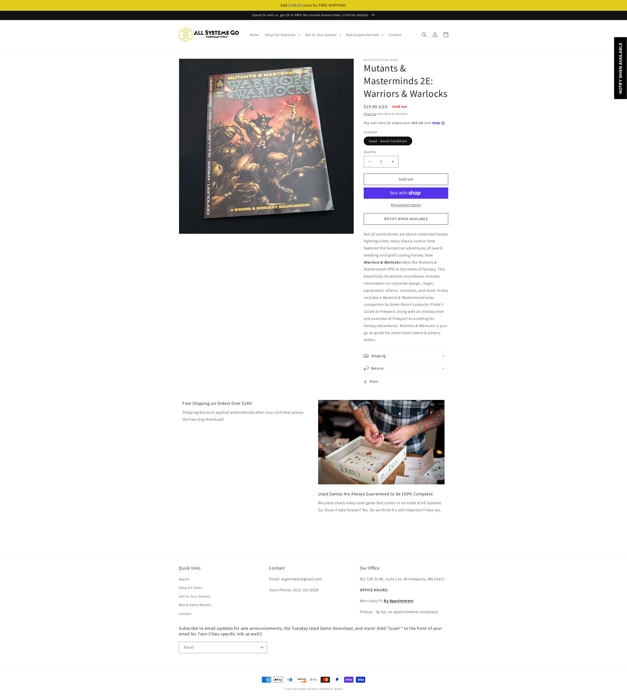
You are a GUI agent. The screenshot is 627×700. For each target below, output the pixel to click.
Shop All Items (190, 587)
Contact (185, 613)
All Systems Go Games (306, 688)
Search (184, 579)
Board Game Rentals (195, 605)
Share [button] (373, 381)
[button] (282, 35)
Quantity (370, 152)
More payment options (406, 205)
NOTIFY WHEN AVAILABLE (406, 218)
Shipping (370, 114)
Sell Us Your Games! (194, 596)
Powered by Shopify (331, 688)
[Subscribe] (261, 647)
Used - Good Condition (388, 141)
